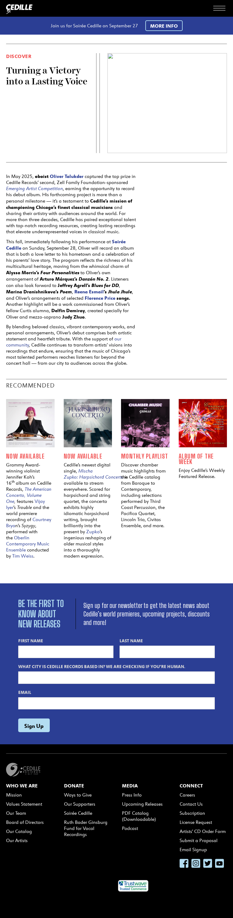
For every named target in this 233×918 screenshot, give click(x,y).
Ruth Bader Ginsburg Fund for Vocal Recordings (85, 828)
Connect (191, 786)
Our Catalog (19, 831)
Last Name (131, 640)
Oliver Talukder (66, 176)
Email (24, 692)
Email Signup (193, 849)
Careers (187, 795)
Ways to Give (78, 795)
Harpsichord (92, 477)
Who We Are (22, 786)
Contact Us (191, 804)
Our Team (16, 813)
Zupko (93, 531)
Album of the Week (196, 458)
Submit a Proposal (199, 840)
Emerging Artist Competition (34, 188)
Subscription (192, 813)
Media (130, 786)
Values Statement (24, 804)
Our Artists (17, 840)
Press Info (132, 795)
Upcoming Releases (142, 804)
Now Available (25, 456)
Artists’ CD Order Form (203, 831)
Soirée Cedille (78, 813)
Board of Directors (25, 822)
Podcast (130, 828)
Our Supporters (79, 804)
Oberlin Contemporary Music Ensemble (27, 544)
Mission (14, 795)
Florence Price (100, 298)
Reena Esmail (89, 291)
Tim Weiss (22, 556)
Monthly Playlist (144, 456)
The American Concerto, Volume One (28, 495)
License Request (196, 822)
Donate (74, 786)
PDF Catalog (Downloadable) (139, 816)
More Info (164, 26)
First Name (30, 640)
